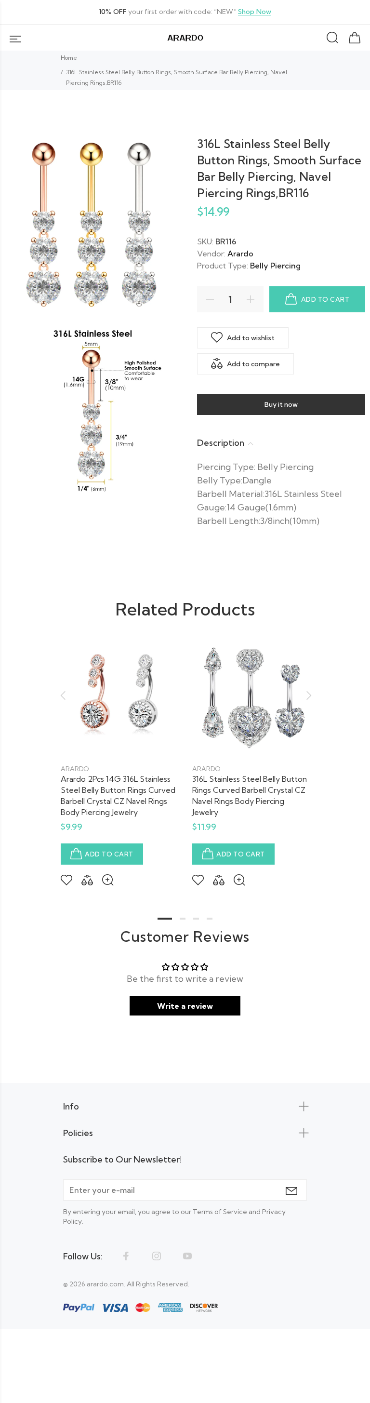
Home (69, 57)
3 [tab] (196, 919)
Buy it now (281, 404)
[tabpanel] (119, 754)
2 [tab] (182, 919)
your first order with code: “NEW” (185, 12)
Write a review (185, 1006)
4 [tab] (209, 919)
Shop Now (254, 12)
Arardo (240, 253)
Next (307, 695)
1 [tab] (165, 919)
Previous (62, 695)
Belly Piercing (275, 265)
